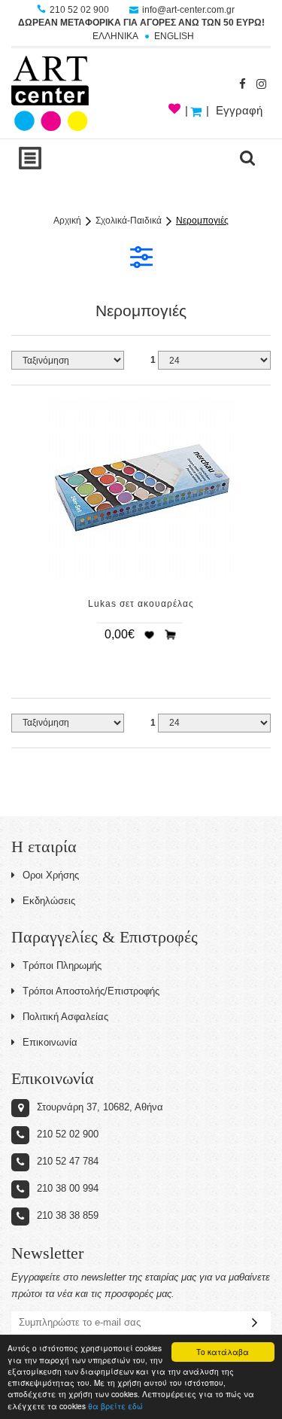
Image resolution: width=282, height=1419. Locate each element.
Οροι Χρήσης (51, 875)
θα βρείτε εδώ (115, 1405)
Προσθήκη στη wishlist (148, 634)
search (247, 158)
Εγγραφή (239, 110)
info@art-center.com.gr (187, 10)
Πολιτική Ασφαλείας (65, 1016)
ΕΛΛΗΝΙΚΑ (115, 36)
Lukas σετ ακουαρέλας (141, 603)
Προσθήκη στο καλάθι (170, 634)
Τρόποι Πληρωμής (62, 965)
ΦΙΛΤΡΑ (141, 257)
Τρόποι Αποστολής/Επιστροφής (91, 991)
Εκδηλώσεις (49, 900)
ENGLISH (174, 36)
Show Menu (30, 158)
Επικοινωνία (50, 1042)
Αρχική (67, 220)
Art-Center (50, 93)
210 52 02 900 (79, 10)
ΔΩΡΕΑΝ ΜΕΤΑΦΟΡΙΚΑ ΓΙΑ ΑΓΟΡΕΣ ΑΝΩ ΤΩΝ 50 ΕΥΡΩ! (141, 22)
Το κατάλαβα (222, 1351)
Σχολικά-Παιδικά (129, 220)
